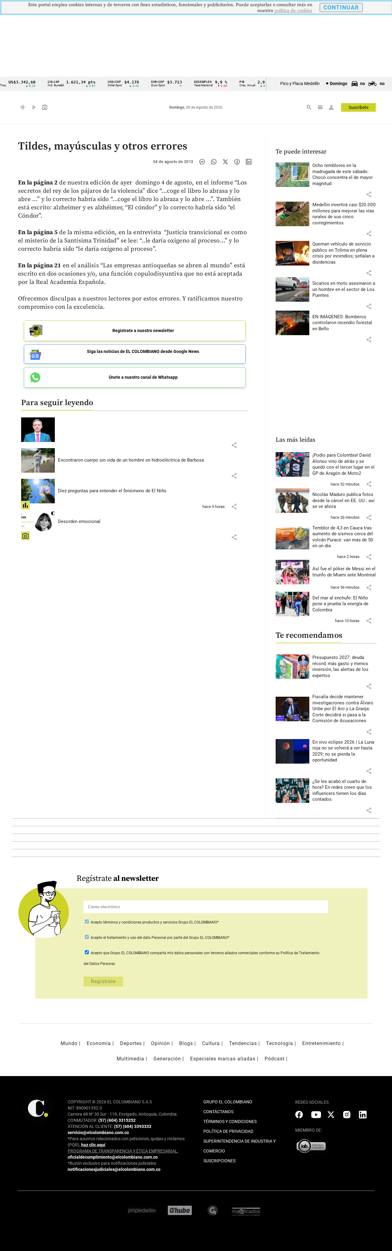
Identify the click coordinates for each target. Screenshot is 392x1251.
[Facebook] (237, 162)
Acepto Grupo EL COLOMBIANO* (154, 922)
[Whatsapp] (214, 162)
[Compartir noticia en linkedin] (248, 162)
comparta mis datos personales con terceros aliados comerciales (204, 953)
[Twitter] (225, 161)
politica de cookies (293, 11)
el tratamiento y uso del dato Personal (134, 937)
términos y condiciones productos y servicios (140, 922)
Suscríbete (358, 107)
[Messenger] (202, 162)
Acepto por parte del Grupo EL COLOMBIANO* (159, 937)
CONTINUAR (341, 7)
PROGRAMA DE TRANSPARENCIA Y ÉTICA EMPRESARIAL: (123, 1150)
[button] (234, 445)
